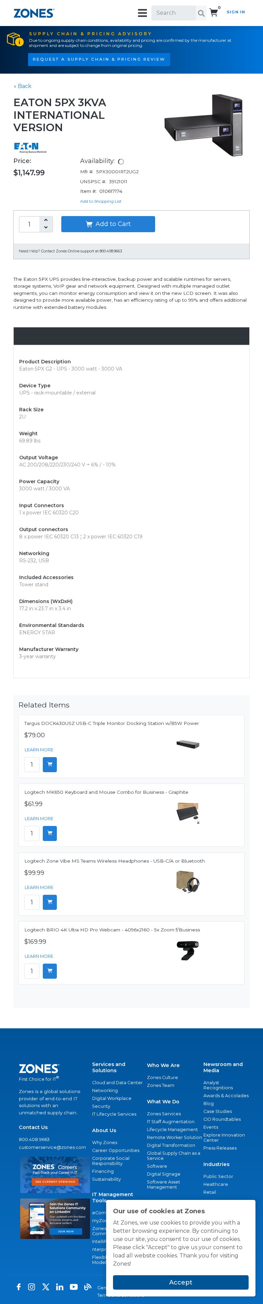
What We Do (163, 1102)
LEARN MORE (39, 749)
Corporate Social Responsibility (110, 1161)
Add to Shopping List (101, 201)
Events (210, 1127)
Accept (180, 1282)
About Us (104, 1130)
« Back (23, 86)
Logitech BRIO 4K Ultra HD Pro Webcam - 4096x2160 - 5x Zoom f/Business (112, 929)
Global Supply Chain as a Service (173, 1156)
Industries (216, 1164)
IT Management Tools (112, 1197)
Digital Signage (163, 1174)
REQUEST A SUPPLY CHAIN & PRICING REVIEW (99, 59)
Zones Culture (162, 1077)
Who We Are (163, 1065)
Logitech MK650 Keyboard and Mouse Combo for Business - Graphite (106, 792)
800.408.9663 (34, 1139)
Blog (208, 1103)
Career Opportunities (115, 1150)
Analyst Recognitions (218, 1085)
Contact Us (33, 1127)
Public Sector (218, 1176)
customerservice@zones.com (52, 1147)
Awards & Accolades (226, 1095)
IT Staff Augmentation (171, 1121)
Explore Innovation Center (224, 1137)
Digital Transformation (171, 1145)
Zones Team (160, 1085)
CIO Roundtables (222, 1119)
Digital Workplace (112, 1098)
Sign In (236, 12)
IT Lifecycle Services (114, 1114)
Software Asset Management (163, 1184)
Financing (103, 1171)
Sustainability (106, 1179)
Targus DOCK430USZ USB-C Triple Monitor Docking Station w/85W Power (111, 723)
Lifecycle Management (172, 1129)
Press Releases (220, 1148)
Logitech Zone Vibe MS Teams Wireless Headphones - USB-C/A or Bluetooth (114, 861)
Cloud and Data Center (117, 1082)
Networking (105, 1090)
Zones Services (164, 1113)
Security (101, 1106)
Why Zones (104, 1142)
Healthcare (215, 1184)
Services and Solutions (108, 1067)
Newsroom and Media (223, 1067)
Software (157, 1166)
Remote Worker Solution (174, 1137)
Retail (209, 1192)
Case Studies (217, 1111)
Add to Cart (112, 224)
